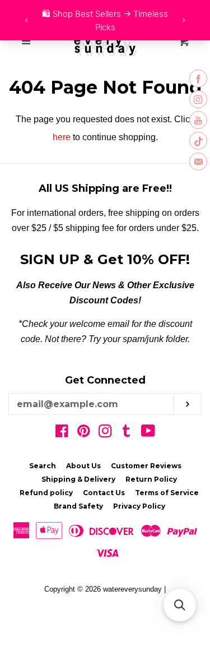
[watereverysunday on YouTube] (148, 433)
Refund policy (46, 492)
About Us (83, 466)
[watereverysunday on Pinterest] (84, 433)
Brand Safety (78, 506)
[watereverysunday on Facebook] (62, 433)
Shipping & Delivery (78, 479)
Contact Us (104, 492)
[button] (180, 605)
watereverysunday (132, 589)
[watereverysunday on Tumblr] (126, 433)
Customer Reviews (146, 466)
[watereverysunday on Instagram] (105, 433)
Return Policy (151, 479)
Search (42, 466)
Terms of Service (167, 492)
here (62, 137)
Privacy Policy (139, 506)
